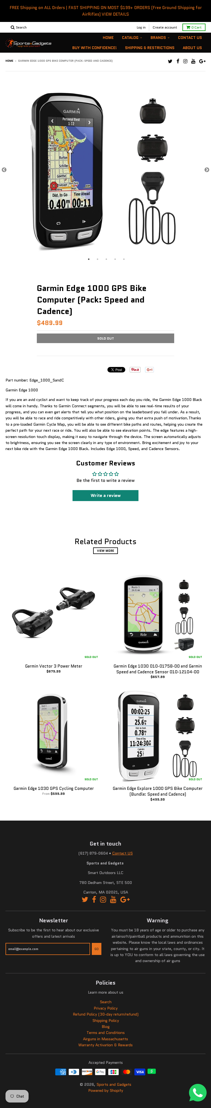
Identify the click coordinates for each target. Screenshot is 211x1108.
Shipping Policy (105, 1020)
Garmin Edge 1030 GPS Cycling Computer (53, 788)
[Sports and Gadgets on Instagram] (185, 61)
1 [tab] (88, 259)
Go (97, 949)
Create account (165, 27)
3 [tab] (106, 259)
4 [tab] (115, 259)
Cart (196, 27)
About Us (192, 47)
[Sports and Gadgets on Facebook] (177, 61)
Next (207, 170)
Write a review (106, 495)
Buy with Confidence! (94, 47)
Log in (141, 27)
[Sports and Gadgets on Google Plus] (202, 61)
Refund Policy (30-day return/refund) (105, 1014)
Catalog (130, 37)
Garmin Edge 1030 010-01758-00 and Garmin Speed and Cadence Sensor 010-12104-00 (157, 669)
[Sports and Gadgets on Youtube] (193, 61)
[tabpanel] (105, 170)
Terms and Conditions (106, 1032)
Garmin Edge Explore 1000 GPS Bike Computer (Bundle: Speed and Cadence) (157, 791)
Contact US (122, 853)
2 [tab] (97, 259)
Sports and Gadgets (113, 1084)
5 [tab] (124, 259)
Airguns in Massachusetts (105, 1039)
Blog (106, 1026)
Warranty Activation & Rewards (105, 1045)
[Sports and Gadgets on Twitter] (170, 61)
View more (105, 551)
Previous (4, 170)
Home (108, 37)
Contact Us (190, 37)
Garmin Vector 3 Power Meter (53, 666)
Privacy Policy (106, 1008)
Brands (158, 37)
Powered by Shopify (105, 1090)
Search (106, 1002)
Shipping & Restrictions (149, 47)
